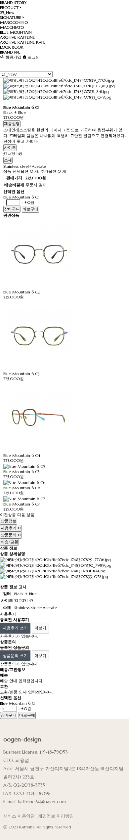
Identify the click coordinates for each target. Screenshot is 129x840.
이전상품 (8, 514)
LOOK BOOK (11, 47)
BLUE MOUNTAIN (16, 32)
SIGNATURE (10, 17)
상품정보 (9, 520)
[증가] (22, 202)
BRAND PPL (10, 52)
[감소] (4, 202)
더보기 (40, 627)
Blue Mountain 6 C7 (21, 504)
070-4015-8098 (32, 793)
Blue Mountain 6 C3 (21, 373)
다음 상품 (25, 514)
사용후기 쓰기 (15, 627)
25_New (7, 12)
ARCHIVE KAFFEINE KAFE (22, 42)
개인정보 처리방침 (56, 816)
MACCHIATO (12, 27)
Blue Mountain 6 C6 (21, 487)
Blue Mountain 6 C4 (21, 455)
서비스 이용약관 (19, 816)
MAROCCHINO (14, 22)
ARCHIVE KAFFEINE (17, 37)
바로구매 (30, 208)
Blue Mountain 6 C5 (21, 471)
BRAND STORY (13, 2)
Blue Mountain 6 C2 (21, 291)
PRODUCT (9, 7)
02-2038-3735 (29, 785)
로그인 (33, 57)
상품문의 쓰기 (15, 655)
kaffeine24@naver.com (42, 802)
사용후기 (11, 527)
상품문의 (11, 534)
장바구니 (12, 208)
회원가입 (12, 57)
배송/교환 (9, 541)
